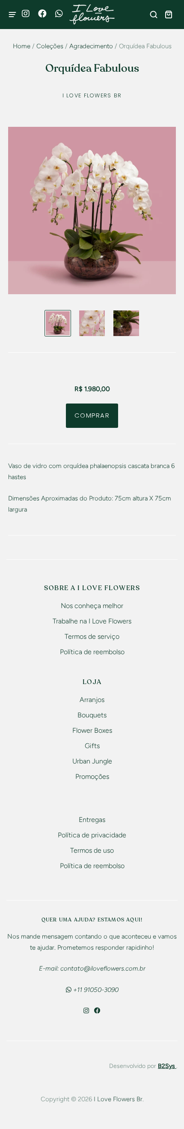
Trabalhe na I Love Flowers (92, 621)
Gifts (92, 746)
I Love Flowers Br (92, 95)
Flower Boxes (92, 730)
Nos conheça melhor (92, 606)
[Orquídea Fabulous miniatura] (58, 323)
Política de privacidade (92, 835)
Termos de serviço (92, 636)
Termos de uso (92, 850)
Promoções (92, 776)
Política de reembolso (92, 652)
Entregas (92, 820)
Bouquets (92, 715)
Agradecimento (91, 46)
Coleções (49, 46)
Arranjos (92, 700)
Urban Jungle (92, 761)
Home (21, 46)
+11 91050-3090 (95, 990)
